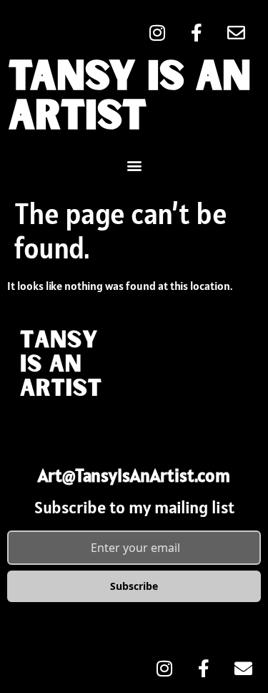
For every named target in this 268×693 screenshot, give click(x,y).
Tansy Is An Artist (130, 97)
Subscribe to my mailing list (134, 507)
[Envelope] (236, 32)
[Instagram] (157, 32)
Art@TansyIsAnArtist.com (134, 475)
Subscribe (134, 586)
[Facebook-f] (196, 32)
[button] (134, 165)
